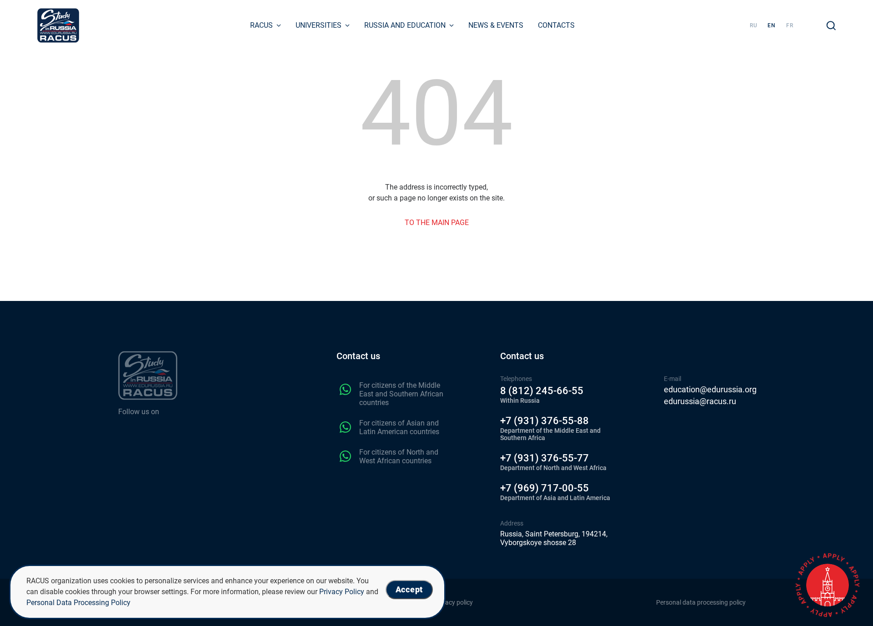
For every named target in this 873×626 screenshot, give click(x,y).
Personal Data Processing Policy (78, 602)
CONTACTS (556, 25)
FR (789, 25)
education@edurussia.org (710, 389)
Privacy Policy (341, 591)
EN (772, 25)
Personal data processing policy (701, 602)
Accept (409, 589)
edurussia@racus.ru (700, 401)
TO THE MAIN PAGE (437, 222)
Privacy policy (453, 602)
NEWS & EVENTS (495, 25)
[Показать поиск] (831, 25)
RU (754, 25)
